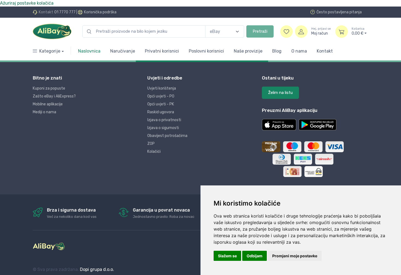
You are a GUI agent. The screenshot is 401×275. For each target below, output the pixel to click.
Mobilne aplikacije (48, 104)
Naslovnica (89, 51)
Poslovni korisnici (206, 51)
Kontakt (325, 51)
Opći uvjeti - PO (160, 96)
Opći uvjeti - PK (160, 104)
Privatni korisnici (162, 51)
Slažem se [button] (227, 255)
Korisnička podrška (100, 12)
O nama (299, 51)
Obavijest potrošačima (167, 135)
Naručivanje (122, 51)
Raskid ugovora (160, 112)
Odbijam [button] (254, 255)
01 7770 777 (65, 12)
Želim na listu (280, 92)
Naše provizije (248, 51)
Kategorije (49, 51)
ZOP (151, 143)
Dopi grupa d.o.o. (97, 269)
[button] (279, 124)
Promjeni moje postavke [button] (294, 255)
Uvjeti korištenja (161, 88)
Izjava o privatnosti (164, 120)
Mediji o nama (44, 112)
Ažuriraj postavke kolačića (26, 3)
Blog (277, 51)
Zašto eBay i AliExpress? (54, 96)
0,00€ (358, 31)
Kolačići (154, 151)
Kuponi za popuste (49, 88)
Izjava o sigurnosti (163, 128)
